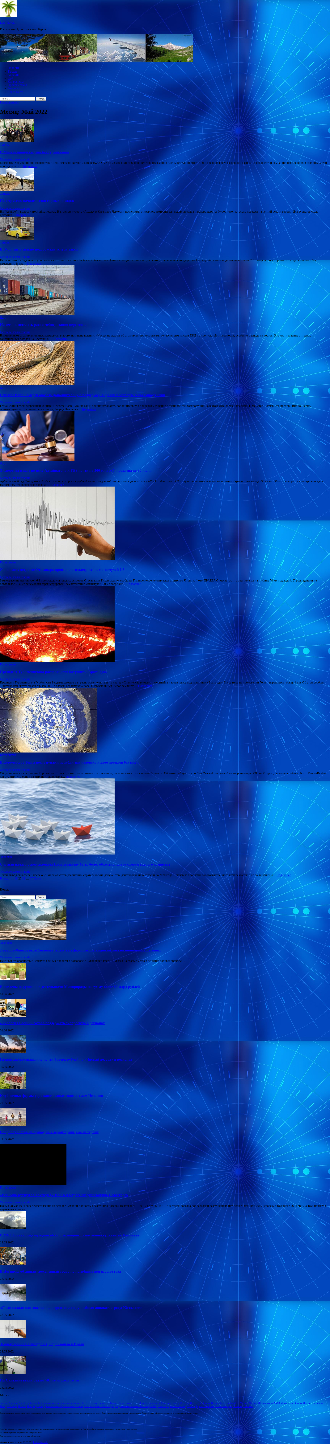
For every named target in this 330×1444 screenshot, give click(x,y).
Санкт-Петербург (104, 1406)
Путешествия (67, 1406)
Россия (79, 1406)
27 (31, 878)
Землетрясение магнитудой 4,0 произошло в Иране (42, 1344)
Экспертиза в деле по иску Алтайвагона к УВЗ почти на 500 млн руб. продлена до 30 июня (75, 470)
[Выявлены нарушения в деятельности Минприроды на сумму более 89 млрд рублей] (13, 979)
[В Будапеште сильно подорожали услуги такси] (165, 228)
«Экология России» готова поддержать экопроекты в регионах (52, 1023)
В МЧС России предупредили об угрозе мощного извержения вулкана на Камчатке (69, 1235)
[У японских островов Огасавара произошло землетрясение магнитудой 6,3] (165, 524)
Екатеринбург (152, 1402)
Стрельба (172, 1406)
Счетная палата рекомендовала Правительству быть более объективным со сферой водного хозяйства (85, 864)
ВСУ (84, 1402)
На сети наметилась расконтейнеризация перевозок (43, 325)
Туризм (12, 71)
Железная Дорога (170, 1402)
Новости (13, 67)
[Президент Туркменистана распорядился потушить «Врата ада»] (165, 624)
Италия (215, 1402)
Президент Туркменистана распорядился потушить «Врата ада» (53, 672)
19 (16, 878)
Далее (37, 878)
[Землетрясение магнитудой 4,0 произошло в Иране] (13, 1336)
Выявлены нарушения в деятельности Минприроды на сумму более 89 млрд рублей (70, 987)
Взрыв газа (103, 1402)
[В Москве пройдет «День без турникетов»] (165, 131)
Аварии (4, 1402)
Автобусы (24, 1402)
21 (23, 878)
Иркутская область (200, 1402)
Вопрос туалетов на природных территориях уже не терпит (49, 1132)
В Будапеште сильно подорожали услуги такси (39, 249)
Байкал (33, 1402)
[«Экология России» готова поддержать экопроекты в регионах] (13, 1015)
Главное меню (9, 102)
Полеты (22, 1406)
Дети (142, 1402)
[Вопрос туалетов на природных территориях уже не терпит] (13, 1124)
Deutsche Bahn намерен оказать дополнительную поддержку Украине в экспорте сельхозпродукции (82, 395)
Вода (121, 1402)
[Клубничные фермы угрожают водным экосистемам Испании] (13, 1088)
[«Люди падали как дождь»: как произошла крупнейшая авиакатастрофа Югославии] (13, 1300)
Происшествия (17, 85)
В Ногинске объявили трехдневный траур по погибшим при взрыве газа (60, 1271)
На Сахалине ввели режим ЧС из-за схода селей (39, 1380)
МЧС (236, 1402)
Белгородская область (50, 1402)
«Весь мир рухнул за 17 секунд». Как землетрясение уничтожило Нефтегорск (64, 1195)
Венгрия (92, 1402)
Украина (237, 1406)
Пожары (12, 1406)
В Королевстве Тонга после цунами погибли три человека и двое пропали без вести (69, 762)
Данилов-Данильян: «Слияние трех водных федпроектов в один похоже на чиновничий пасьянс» (80, 950)
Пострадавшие (35, 1406)
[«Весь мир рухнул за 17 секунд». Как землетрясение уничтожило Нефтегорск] (33, 1184)
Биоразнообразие (71, 1402)
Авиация (13, 74)
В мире (114, 1402)
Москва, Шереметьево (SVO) (264, 1402)
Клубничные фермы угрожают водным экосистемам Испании (51, 1096)
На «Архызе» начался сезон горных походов (37, 201)
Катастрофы (226, 1402)
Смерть (162, 1406)
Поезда (4, 1406)
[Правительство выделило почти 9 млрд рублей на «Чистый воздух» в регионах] (13, 1052)
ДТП (135, 1402)
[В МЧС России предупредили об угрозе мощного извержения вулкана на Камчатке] (13, 1227)
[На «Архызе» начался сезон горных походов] (165, 180)
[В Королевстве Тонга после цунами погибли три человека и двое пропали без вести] (165, 720)
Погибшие (318, 1402)
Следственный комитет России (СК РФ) (136, 1406)
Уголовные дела (223, 1406)
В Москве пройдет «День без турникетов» (34, 152)
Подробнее (30, 166)
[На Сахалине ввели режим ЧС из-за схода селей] (13, 1373)
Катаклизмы (16, 81)
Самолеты (89, 1406)
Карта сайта (15, 91)
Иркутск (184, 1402)
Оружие (307, 1402)
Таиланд (181, 1406)
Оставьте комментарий (15, 159)
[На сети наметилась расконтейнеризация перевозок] (165, 290)
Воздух (129, 1402)
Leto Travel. (7, 22)
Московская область (291, 1402)
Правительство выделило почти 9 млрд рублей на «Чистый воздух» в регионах (66, 1059)
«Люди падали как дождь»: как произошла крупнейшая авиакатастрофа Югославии (71, 1308)
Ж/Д (10, 78)
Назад (4, 878)
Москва (244, 1402)
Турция (200, 1406)
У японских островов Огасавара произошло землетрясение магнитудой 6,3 (62, 570)
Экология (14, 88)
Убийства (209, 1406)
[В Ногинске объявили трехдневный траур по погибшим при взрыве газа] (13, 1264)
